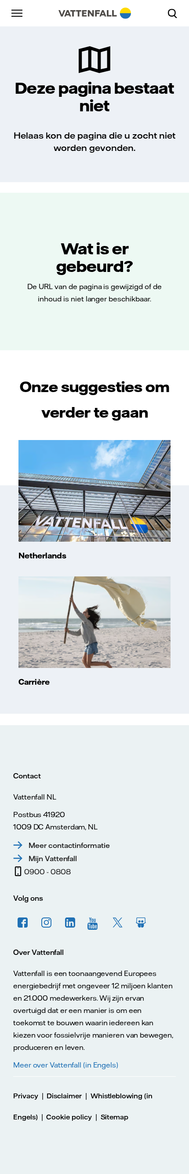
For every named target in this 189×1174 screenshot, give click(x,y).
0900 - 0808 (47, 871)
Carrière (34, 681)
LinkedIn (70, 922)
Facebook (23, 922)
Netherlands (42, 555)
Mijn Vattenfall (53, 858)
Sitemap (115, 1117)
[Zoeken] (176, 13)
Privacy (25, 1096)
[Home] (94, 13)
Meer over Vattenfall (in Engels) (65, 1064)
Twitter (117, 922)
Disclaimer (64, 1096)
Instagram (46, 922)
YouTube (94, 922)
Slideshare (141, 922)
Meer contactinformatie (69, 845)
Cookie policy (68, 1117)
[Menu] (17, 13)
